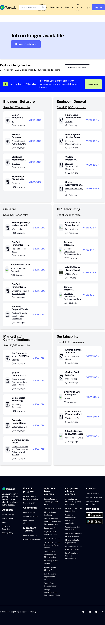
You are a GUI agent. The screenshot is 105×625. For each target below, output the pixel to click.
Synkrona (16, 163)
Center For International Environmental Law (72, 251)
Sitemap (33, 612)
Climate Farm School (52, 538)
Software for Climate (52, 508)
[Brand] (8, 7)
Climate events (29, 513)
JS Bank (68, 121)
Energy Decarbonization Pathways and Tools (52, 592)
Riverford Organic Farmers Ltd (18, 269)
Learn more (93, 84)
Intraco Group (71, 379)
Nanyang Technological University (71, 166)
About (67, 7)
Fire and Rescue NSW (19, 250)
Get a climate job (92, 494)
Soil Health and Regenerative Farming (50, 576)
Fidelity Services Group (72, 357)
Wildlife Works (71, 274)
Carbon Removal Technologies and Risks (51, 502)
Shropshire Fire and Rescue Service (20, 292)
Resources (54, 7)
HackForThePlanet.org (32, 539)
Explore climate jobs (94, 497)
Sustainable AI (49, 528)
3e (13, 121)
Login (87, 7)
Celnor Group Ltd (19, 427)
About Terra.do (8, 515)
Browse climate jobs (25, 44)
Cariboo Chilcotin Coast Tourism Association (19, 316)
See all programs (29, 503)
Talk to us (77, 7)
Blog (4, 522)
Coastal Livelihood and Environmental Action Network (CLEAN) (20, 450)
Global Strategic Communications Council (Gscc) (19, 382)
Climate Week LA (30, 536)
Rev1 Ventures (71, 229)
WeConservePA (72, 418)
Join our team (7, 519)
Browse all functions (77, 67)
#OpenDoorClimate (30, 516)
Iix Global (68, 398)
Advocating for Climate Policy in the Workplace (73, 502)
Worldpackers (18, 229)
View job (34, 120)
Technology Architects (17, 405)
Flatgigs (15, 359)
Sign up (98, 7)
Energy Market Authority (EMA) (19, 142)
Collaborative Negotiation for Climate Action (50, 554)
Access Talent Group (74, 438)
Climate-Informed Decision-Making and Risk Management (52, 521)
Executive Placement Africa (73, 142)
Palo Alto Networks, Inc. (74, 190)
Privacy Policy (7, 533)
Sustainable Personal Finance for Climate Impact (52, 545)
